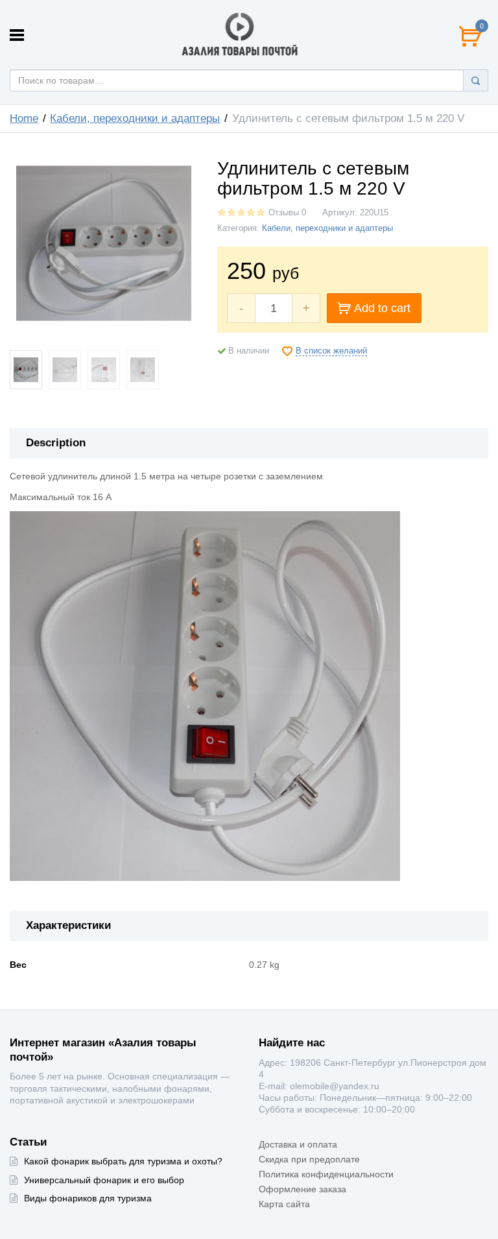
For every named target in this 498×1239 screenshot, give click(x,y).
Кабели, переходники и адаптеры (135, 118)
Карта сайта (284, 1204)
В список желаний (331, 350)
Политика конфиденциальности (326, 1174)
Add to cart (382, 308)
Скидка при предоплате (309, 1159)
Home (24, 118)
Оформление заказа (302, 1189)
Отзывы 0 (287, 212)
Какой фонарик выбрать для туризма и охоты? (123, 1161)
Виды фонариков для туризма (88, 1198)
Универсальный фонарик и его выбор (104, 1180)
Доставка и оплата (298, 1144)
